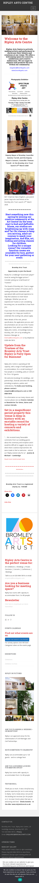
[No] (36, 875)
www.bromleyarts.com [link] (19, 70)
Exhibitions (8, 659)
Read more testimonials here (14, 459)
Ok (20, 880)
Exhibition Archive (11, 664)
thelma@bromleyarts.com (13, 338)
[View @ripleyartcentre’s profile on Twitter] (8, 620)
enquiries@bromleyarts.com (15, 578)
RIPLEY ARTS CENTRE (18, 2)
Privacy (19, 832)
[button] (15, 684)
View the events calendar (17, 639)
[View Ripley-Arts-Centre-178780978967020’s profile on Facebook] (6, 620)
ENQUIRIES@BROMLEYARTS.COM (18, 834)
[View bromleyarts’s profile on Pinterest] (11, 620)
